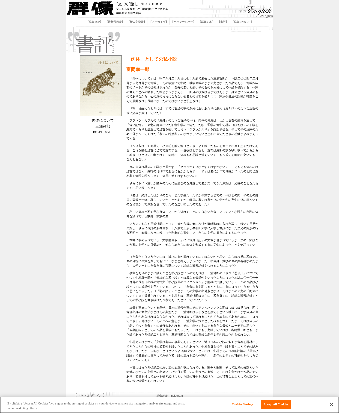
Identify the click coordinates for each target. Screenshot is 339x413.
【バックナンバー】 (183, 21)
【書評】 (223, 21)
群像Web (162, 395)
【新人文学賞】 (136, 21)
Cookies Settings (242, 404)
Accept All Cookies (276, 404)
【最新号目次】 (114, 21)
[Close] (332, 404)
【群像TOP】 (94, 21)
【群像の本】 (206, 21)
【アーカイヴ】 (158, 21)
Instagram (176, 395)
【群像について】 (241, 21)
